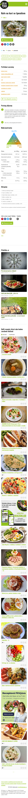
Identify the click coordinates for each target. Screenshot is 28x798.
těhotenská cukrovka (6, 59)
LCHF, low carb (5, 56)
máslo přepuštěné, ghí (7, 74)
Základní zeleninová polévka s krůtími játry (13, 377)
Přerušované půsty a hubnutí (8, 271)
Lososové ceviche (6, 354)
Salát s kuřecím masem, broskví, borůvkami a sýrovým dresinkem (14, 765)
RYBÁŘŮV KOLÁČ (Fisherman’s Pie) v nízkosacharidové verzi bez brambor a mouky (13, 425)
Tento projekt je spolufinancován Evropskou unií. (12, 782)
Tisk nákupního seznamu (9, 99)
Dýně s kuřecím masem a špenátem (11, 685)
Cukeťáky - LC (5, 640)
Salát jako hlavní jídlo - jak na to (9, 293)
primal (24, 56)
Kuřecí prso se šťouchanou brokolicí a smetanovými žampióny (12, 449)
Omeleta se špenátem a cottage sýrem (12, 473)
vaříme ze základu (17, 59)
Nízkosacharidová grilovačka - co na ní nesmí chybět (13, 316)
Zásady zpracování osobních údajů (8, 783)
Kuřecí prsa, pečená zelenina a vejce (11, 593)
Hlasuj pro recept (7, 40)
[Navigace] (26, 4)
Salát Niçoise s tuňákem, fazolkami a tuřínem (14, 545)
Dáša (4, 17)
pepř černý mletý (5, 77)
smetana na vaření (6, 88)
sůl (2, 80)
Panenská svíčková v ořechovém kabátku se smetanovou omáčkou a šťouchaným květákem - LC (14, 569)
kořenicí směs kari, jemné (8, 82)
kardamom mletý (5, 94)
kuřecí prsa (4, 71)
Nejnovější (5, 334)
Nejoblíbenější (12, 334)
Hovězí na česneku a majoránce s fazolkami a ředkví (13, 400)
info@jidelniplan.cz (22, 787)
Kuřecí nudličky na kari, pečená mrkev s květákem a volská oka (12, 617)
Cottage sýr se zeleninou (8, 663)
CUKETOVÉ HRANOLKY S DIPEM (9, 741)
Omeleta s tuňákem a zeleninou (10, 495)
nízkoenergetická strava (15, 56)
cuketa (3, 91)
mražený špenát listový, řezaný (9, 85)
